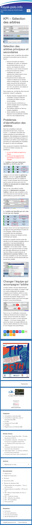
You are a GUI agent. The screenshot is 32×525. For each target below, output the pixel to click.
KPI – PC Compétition (11, 500)
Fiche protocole (9, 501)
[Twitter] (8, 334)
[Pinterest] (17, 331)
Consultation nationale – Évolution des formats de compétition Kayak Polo (15, 440)
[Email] (5, 334)
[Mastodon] (20, 331)
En (5, 421)
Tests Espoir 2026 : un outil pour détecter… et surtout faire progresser (17, 451)
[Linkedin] (14, 331)
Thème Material (22, 522)
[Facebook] (5, 331)
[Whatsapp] (23, 331)
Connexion (8, 511)
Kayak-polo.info (11, 6)
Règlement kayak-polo (10, 476)
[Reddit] (11, 331)
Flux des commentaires (11, 515)
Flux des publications (10, 513)
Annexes (6, 478)
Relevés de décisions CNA (11, 483)
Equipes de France (10, 423)
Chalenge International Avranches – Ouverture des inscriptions (15, 448)
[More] (14, 334)
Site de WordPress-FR (11, 516)
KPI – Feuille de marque (11, 496)
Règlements (8, 473)
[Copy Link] (11, 334)
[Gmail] (26, 331)
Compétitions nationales (11, 416)
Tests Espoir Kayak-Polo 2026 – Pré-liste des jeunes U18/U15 (16, 437)
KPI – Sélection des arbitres (12, 498)
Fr (5, 425)
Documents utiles (9, 481)
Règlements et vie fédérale (12, 427)
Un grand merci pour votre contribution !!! (16, 454)
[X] (8, 331)
